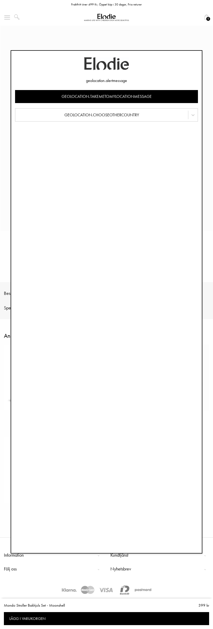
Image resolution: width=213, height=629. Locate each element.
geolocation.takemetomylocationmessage (107, 96)
